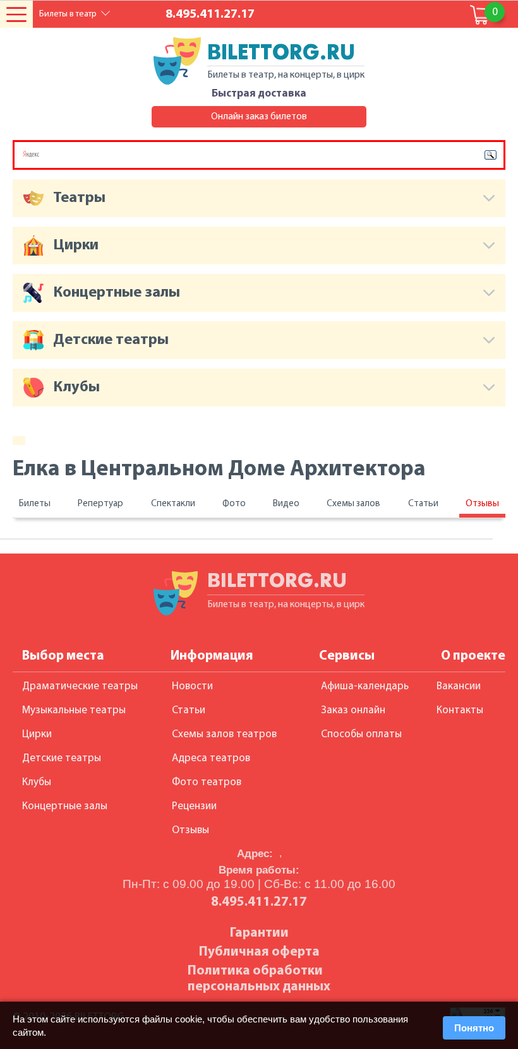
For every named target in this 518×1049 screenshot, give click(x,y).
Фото (234, 504)
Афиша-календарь (365, 686)
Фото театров (206, 782)
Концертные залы (64, 806)
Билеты (35, 504)
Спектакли (173, 504)
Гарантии (259, 933)
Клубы (36, 782)
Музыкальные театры (74, 710)
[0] (480, 15)
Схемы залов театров (224, 734)
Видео (286, 504)
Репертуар (100, 504)
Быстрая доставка (259, 93)
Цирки (37, 734)
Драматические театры (80, 686)
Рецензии (194, 806)
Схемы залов (353, 504)
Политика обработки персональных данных (259, 978)
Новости (192, 686)
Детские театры (61, 758)
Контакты (460, 710)
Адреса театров (211, 758)
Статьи (423, 504)
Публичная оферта (259, 952)
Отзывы (482, 504)
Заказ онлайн (353, 710)
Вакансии (459, 686)
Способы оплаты (361, 734)
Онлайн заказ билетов (259, 117)
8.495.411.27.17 (210, 14)
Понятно (474, 1027)
